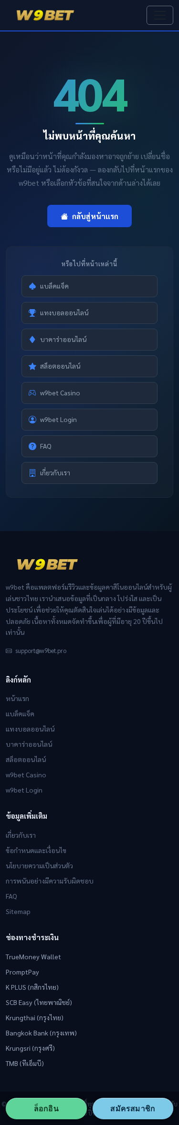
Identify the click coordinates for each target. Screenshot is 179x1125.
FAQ (46, 446)
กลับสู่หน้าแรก (95, 216)
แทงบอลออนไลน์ (64, 312)
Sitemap (18, 911)
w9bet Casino (60, 392)
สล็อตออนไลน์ (60, 366)
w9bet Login (58, 419)
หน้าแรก (17, 698)
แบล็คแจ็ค (54, 285)
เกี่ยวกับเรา (55, 472)
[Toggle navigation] (160, 15)
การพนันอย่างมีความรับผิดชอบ (50, 880)
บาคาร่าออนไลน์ (63, 339)
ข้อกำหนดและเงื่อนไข (36, 850)
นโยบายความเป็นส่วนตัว (39, 865)
